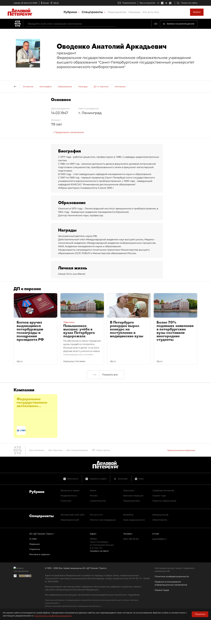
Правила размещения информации (181, 450)
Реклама (134, 12)
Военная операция (133, 495)
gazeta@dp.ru (159, 539)
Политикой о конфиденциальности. (53, 615)
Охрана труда (162, 590)
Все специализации (77, 450)
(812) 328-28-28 (130, 539)
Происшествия (131, 500)
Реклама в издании (39, 554)
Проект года (159, 495)
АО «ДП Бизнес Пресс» (41, 533)
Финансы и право (70, 490)
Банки (93, 490)
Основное (28, 86)
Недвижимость (69, 495)
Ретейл (94, 495)
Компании (120, 86)
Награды (83, 86)
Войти (197, 12)
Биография (46, 86)
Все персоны (55, 450)
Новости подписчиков (164, 500)
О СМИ (33, 539)
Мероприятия (117, 12)
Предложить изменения (69, 132)
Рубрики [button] (71, 12)
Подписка (34, 549)
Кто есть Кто (151, 12)
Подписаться (129, 3)
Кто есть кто (96, 514)
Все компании (36, 450)
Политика (66, 500)
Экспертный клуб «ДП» (73, 514)
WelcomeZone (159, 520)
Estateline (128, 514)
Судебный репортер (163, 490)
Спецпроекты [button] (93, 12)
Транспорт (128, 490)
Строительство (98, 500)
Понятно (200, 614)
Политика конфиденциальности (172, 576)
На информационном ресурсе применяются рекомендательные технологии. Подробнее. (92, 594)
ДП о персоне (101, 86)
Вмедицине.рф (160, 514)
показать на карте (99, 551)
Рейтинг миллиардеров (103, 520)
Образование (65, 86)
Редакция (34, 544)
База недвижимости (134, 520)
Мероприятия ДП (70, 520)
